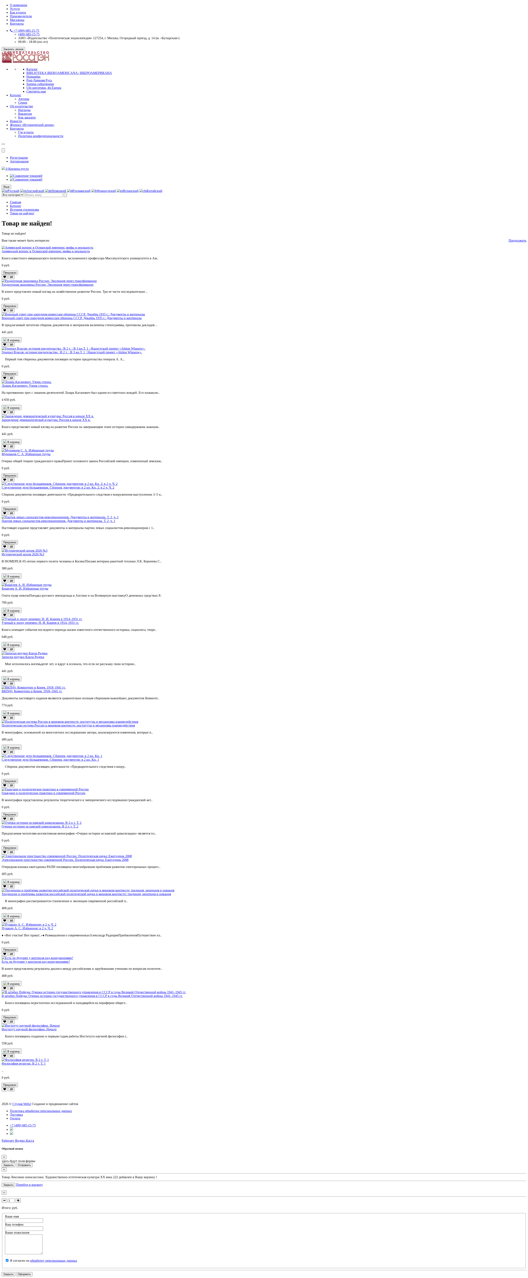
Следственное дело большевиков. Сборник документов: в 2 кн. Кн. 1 (50, 759)
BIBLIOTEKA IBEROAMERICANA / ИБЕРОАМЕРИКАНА (69, 73)
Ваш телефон (14, 1224)
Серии (22, 102)
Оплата (15, 1118)
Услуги (15, 9)
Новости (16, 121)
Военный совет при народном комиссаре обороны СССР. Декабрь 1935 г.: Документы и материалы (72, 318)
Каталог (32, 69)
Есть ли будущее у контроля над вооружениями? (36, 961)
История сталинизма (24, 209)
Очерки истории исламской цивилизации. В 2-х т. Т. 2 (40, 826)
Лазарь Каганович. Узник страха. (25, 385)
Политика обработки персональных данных (41, 1111)
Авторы (23, 99)
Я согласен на (43, 1260)
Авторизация (19, 161)
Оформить (24, 1274)
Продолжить (517, 240)
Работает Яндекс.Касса (18, 1140)
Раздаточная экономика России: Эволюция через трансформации (47, 284)
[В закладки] (5, 277)
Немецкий (59, 191)
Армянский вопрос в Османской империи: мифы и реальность (46, 251)
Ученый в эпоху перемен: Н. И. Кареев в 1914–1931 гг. (40, 622)
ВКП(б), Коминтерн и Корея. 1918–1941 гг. (32, 691)
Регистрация (19, 157)
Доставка (16, 1114)
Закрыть (8, 1165)
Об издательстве (21, 106)
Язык (6, 186)
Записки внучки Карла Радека (23, 657)
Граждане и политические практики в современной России (43, 793)
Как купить (18, 12)
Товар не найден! (22, 213)
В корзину (13, 340)
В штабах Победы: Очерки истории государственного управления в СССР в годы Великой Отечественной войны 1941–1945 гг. (92, 996)
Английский (35, 191)
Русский (13, 191)
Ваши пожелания (17, 1232)
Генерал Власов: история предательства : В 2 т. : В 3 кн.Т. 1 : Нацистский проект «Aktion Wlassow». (72, 352)
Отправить (24, 1165)
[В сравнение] (11, 277)
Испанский (131, 191)
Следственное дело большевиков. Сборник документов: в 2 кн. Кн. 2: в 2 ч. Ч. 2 (58, 487)
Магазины (17, 20)
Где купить (26, 132)
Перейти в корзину (29, 1184)
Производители (21, 16)
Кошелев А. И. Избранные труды (25, 588)
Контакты (17, 23)
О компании (18, 5)
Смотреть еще (36, 91)
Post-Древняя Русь (39, 80)
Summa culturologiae (40, 84)
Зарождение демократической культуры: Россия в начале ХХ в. (46, 420)
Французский (106, 191)
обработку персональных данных (53, 1260)
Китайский (154, 191)
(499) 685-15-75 (29, 34)
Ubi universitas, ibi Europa (43, 87)
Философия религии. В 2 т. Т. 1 (24, 1063)
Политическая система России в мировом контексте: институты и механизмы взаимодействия (68, 725)
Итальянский (81, 191)
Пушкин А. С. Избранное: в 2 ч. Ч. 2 (27, 928)
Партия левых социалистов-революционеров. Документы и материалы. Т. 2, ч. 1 (58, 521)
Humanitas (33, 76)
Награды (24, 110)
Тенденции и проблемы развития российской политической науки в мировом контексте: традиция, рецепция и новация (86, 894)
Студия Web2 (21, 1104)
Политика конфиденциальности (40, 136)
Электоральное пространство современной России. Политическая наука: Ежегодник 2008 (65, 860)
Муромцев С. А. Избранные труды (26, 454)
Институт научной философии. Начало (29, 1029)
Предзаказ (9, 272)
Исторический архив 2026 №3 (23, 554)
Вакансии (25, 113)
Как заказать (27, 117)
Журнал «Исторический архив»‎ (32, 125)
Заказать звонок (13, 49)
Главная (15, 202)
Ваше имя (12, 1216)
